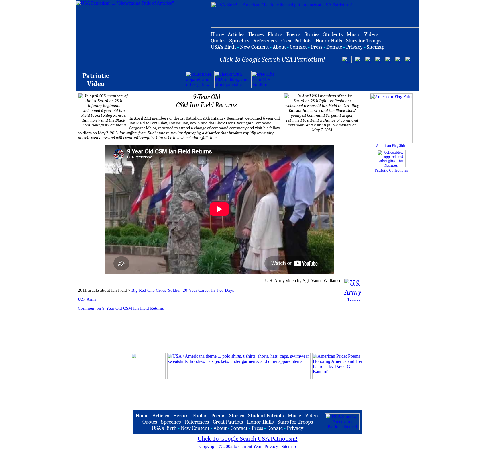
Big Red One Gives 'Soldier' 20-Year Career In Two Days (182, 290)
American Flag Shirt (391, 145)
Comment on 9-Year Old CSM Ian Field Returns (121, 308)
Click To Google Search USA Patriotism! (248, 438)
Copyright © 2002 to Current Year (230, 446)
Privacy (271, 446)
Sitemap (288, 446)
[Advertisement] (350, 79)
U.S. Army (87, 299)
